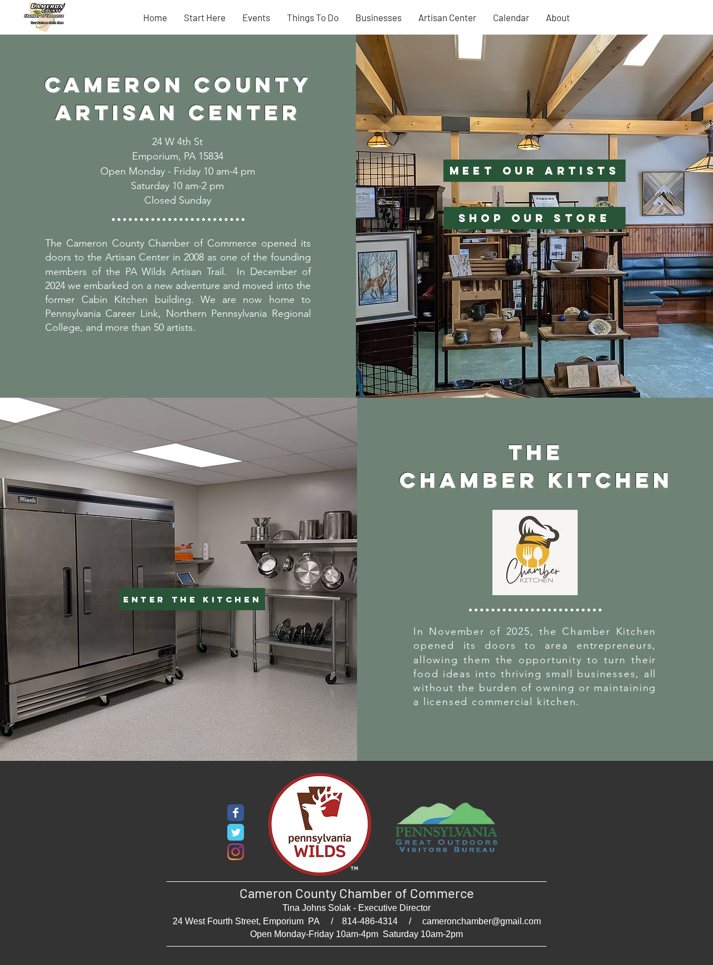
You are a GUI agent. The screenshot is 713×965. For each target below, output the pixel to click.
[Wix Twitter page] (235, 832)
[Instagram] (235, 851)
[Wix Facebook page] (235, 812)
